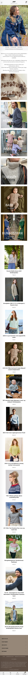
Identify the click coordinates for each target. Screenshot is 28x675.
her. (18, 66)
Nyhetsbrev (14, 659)
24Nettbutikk (16, 669)
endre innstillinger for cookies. (6, 667)
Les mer (23, 666)
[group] (14, 25)
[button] (26, 25)
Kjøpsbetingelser (10, 656)
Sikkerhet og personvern (20, 656)
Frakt (4, 656)
